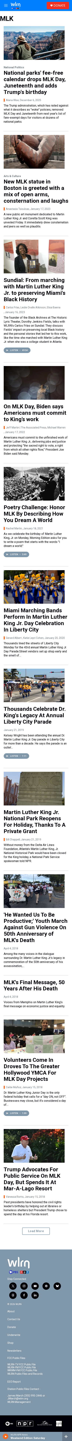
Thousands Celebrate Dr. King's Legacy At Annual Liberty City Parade (35, 715)
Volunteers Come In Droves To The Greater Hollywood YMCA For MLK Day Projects (32, 1069)
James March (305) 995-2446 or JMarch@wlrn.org (26, 1397)
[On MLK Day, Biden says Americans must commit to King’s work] (34, 383)
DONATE (59, 5)
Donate (11, 1327)
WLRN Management (19, 1402)
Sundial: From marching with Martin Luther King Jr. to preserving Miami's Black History (34, 289)
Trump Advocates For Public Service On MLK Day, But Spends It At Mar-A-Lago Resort (32, 1179)
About (11, 1311)
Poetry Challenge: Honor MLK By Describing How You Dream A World (34, 513)
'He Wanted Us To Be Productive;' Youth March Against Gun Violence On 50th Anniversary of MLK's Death (36, 927)
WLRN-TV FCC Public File (21, 1364)
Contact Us (13, 1319)
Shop (10, 1343)
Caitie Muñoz (13, 1087)
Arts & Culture (12, 176)
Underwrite (13, 1335)
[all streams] (67, 1436)
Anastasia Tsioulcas (17, 208)
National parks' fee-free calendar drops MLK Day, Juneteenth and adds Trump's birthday (35, 82)
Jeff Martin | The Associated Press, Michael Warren (36, 427)
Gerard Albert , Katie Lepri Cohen (25, 637)
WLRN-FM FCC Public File (21, 1367)
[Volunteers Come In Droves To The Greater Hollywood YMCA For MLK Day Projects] (34, 1036)
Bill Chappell (13, 839)
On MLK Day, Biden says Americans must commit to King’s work (35, 412)
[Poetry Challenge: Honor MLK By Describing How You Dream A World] (34, 484)
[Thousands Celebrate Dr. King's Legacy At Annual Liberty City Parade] (34, 685)
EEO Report (14, 1381)
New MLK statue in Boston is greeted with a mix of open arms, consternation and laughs (36, 191)
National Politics (14, 67)
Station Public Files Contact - (23, 1389)
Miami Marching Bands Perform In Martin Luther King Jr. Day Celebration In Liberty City (35, 620)
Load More (36, 1231)
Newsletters (14, 1350)
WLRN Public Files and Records (25, 1374)
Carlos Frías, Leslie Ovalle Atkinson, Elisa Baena (33, 307)
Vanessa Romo (15, 1196)
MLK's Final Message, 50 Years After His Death (34, 985)
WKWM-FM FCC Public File (22, 1370)
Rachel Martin (14, 528)
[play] (5, 1436)
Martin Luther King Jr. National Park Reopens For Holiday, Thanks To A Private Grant (35, 821)
